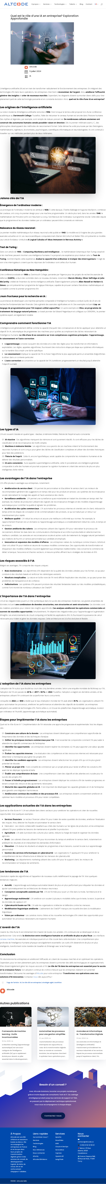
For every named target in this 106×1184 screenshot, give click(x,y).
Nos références (39, 1150)
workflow (58, 982)
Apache (58, 1137)
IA (30, 76)
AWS (57, 1143)
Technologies (59, 4)
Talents (72, 4)
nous (35, 977)
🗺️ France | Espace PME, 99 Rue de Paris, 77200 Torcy (86, 1158)
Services (46, 4)
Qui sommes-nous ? (40, 1137)
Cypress (58, 1153)
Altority (35, 1156)
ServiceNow (59, 1150)
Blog (81, 4)
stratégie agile (47, 982)
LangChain (59, 1159)
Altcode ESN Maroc (40, 1159)
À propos (35, 4)
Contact (89, 4)
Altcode (33, 66)
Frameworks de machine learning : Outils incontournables (14, 1034)
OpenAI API (59, 1156)
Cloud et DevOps (61, 1147)
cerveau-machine (7, 939)
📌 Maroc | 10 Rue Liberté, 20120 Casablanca (84, 1150)
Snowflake (59, 1140)
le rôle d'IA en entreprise (32, 982)
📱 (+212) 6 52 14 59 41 (86, 1145)
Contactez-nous (53, 1116)
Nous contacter (39, 1153)
